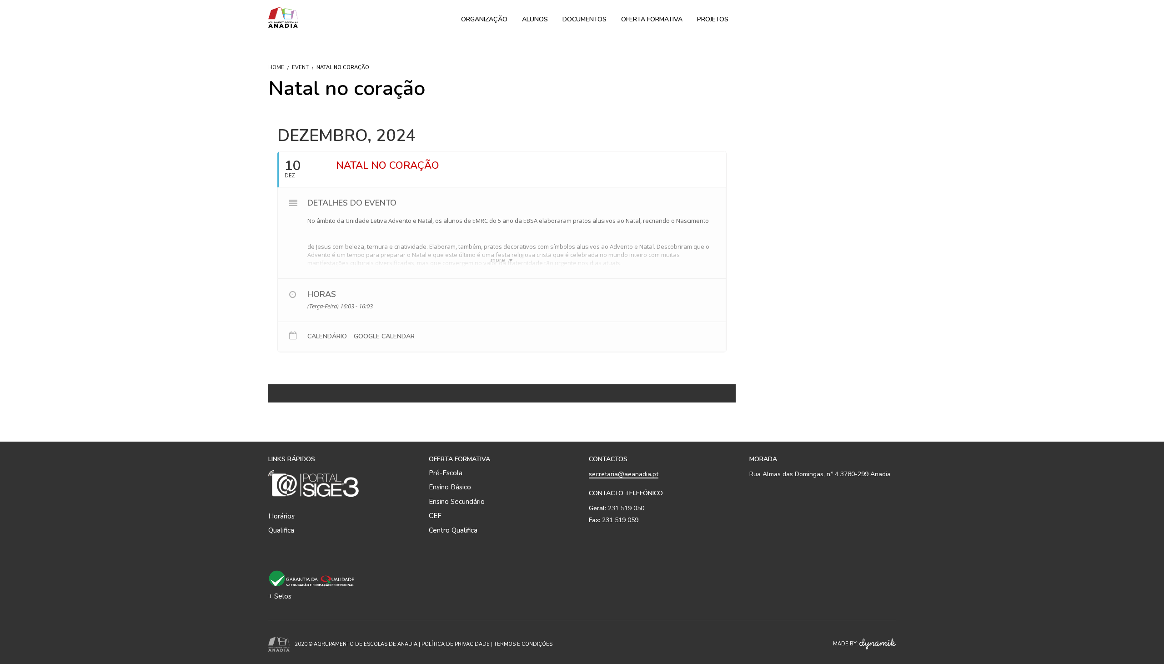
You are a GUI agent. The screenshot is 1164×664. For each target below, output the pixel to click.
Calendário (327, 336)
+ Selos (279, 596)
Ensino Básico (450, 487)
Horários (281, 516)
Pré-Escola (445, 473)
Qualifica (281, 530)
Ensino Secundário (457, 501)
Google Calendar (384, 336)
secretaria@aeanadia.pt (623, 474)
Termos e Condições (523, 644)
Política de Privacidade (455, 644)
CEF (435, 515)
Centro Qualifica (453, 530)
